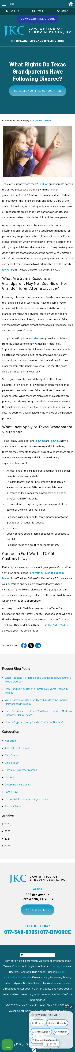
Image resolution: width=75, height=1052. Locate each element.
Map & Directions (37, 909)
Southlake (24, 977)
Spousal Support (14, 806)
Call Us (14, 11)
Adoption (10, 740)
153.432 (40, 440)
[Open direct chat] (65, 1006)
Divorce (9, 777)
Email (39, 11)
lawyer (6, 269)
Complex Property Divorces (21, 769)
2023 (6, 845)
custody (35, 338)
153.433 (55, 440)
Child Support (13, 762)
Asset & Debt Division (17, 747)
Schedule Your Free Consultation (37, 90)
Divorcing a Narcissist (18, 784)
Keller (61, 971)
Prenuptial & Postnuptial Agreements (26, 799)
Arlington (59, 966)
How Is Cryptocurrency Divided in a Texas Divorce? (34, 722)
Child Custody (43, 120)
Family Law (11, 791)
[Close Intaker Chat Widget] (71, 1006)
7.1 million (42, 183)
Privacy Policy (15, 1044)
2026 (6, 823)
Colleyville (10, 977)
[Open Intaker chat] (34, 1050)
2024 (6, 838)
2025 (6, 831)
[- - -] (4, 4)
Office (64, 11)
